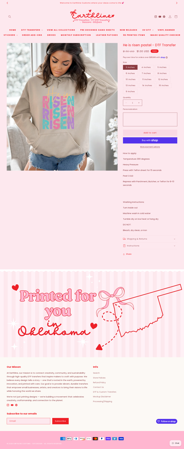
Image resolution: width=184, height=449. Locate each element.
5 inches (162, 67)
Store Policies (99, 377)
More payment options (150, 147)
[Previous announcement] (7, 3)
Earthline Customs (22, 444)
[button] (10, 17)
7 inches (146, 73)
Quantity (127, 97)
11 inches (146, 79)
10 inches (131, 79)
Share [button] (128, 254)
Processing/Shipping (102, 401)
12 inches (163, 79)
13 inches (130, 85)
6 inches (130, 73)
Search (96, 373)
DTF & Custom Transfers (104, 392)
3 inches (130, 67)
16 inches (164, 85)
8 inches (162, 73)
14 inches (147, 85)
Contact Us (98, 387)
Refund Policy (99, 382)
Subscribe (60, 421)
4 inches (146, 67)
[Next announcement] (177, 3)
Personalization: (130, 109)
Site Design (37, 444)
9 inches (130, 91)
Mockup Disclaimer (102, 396)
